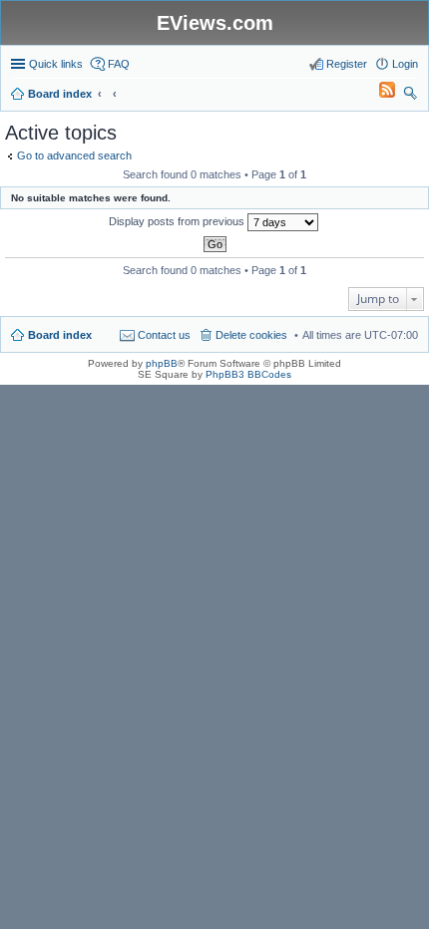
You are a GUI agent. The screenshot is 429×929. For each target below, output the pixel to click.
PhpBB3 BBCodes (248, 374)
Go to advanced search (74, 155)
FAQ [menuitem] (119, 64)
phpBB (162, 363)
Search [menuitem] (410, 96)
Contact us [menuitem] (164, 335)
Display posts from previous (178, 221)
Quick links (56, 64)
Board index (60, 335)
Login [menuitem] (405, 64)
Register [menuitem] (346, 64)
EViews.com (215, 23)
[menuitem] (378, 94)
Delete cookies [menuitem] (251, 335)
